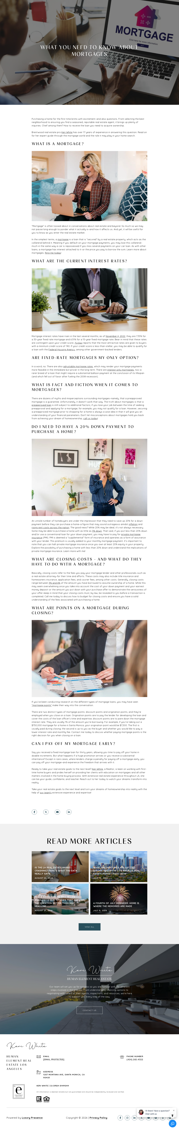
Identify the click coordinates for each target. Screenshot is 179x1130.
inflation (133, 524)
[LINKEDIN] (134, 1117)
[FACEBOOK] (120, 1117)
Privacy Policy (98, 1117)
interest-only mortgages (120, 370)
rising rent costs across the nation (50, 527)
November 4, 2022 (115, 336)
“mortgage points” (42, 705)
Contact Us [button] (89, 1010)
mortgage (63, 239)
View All (89, 927)
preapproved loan (41, 405)
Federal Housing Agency (61, 349)
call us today (90, 418)
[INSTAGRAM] (127, 1117)
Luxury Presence (32, 1117)
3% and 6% (54, 583)
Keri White (66, 132)
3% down (97, 531)
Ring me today (53, 253)
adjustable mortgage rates (78, 366)
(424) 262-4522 (135, 1059)
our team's (46, 792)
